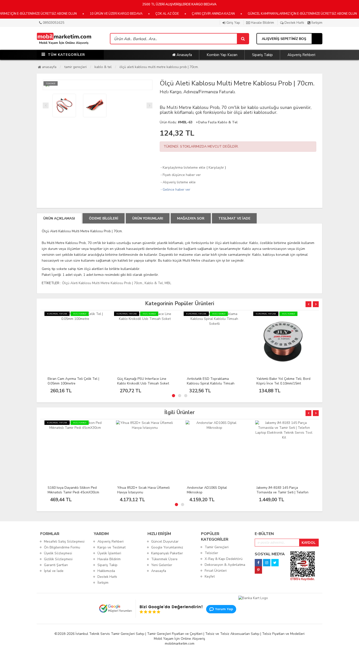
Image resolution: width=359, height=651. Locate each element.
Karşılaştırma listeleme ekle (182, 167)
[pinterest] (258, 568)
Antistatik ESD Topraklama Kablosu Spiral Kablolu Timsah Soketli (141, 383)
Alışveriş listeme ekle (178, 182)
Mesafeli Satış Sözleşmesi (64, 541)
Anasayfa (184, 54)
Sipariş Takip (262, 54)
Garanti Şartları (56, 565)
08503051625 (53, 22)
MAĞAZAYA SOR (190, 218)
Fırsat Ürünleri (216, 570)
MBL (168, 283)
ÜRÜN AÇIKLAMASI (59, 218)
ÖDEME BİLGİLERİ (103, 218)
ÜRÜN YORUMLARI (147, 218)
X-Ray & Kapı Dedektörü (224, 559)
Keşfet (210, 576)
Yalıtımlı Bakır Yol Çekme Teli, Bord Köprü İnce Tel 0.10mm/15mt (214, 381)
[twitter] (275, 561)
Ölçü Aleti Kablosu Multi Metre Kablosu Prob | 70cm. (159, 67)
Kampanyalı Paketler (167, 553)
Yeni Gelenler (161, 565)
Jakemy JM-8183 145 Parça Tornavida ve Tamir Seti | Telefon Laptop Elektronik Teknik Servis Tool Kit (213, 494)
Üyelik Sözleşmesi (58, 553)
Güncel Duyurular (165, 541)
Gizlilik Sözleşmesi (58, 559)
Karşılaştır (216, 167)
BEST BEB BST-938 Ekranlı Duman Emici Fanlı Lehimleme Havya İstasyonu (283, 492)
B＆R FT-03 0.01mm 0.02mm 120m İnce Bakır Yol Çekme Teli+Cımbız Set (283, 383)
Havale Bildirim (262, 22)
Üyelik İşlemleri (109, 553)
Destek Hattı (294, 22)
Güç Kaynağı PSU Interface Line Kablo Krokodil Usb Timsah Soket (73, 381)
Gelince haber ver (175, 189)
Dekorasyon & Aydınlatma (225, 564)
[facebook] (258, 561)
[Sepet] (243, 39)
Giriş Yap (232, 22)
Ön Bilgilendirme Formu (62, 547)
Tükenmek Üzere (164, 559)
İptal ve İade (53, 571)
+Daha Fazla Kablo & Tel (217, 122)
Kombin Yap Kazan (222, 54)
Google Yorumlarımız (167, 547)
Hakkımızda (106, 571)
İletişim (316, 22)
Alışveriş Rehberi (301, 54)
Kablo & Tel (103, 67)
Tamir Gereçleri (75, 67)
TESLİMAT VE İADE (234, 218)
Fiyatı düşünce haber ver (180, 175)
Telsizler (211, 553)
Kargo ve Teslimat (111, 547)
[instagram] (266, 561)
